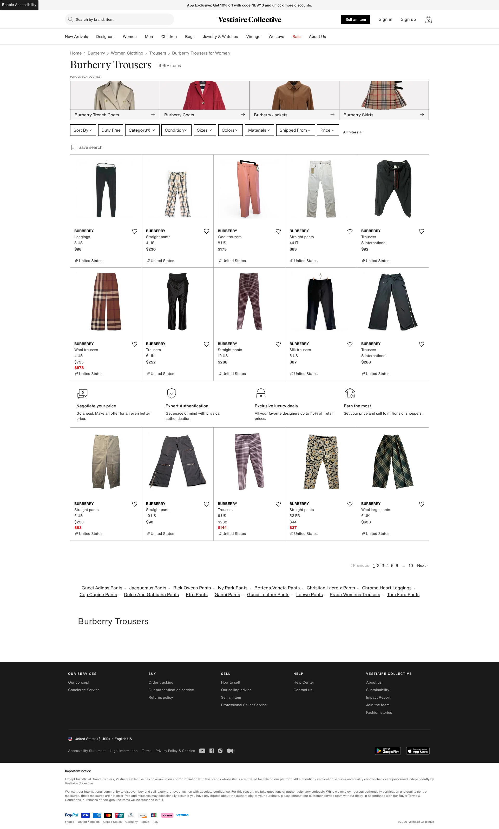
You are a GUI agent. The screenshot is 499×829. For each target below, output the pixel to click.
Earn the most (357, 406)
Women (130, 36)
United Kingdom (89, 822)
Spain (145, 822)
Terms (146, 750)
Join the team (378, 705)
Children (169, 36)
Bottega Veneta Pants (277, 588)
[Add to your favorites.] (135, 231)
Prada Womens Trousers (355, 594)
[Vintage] (264, 37)
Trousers (157, 53)
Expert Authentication (187, 406)
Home (76, 53)
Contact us (303, 690)
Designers (105, 36)
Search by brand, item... (96, 19)
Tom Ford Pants (403, 594)
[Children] (181, 37)
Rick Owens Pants (192, 588)
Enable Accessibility (19, 5)
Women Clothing (127, 53)
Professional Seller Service (244, 705)
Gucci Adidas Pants (102, 588)
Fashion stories (379, 712)
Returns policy (160, 697)
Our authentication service (171, 690)
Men (149, 36)
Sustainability (377, 690)
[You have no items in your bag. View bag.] (428, 19)
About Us (317, 36)
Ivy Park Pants (232, 588)
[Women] (141, 37)
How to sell (230, 682)
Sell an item (356, 19)
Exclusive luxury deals (276, 406)
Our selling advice (236, 690)
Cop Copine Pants (98, 594)
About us (374, 682)
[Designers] (119, 37)
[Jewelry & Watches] (242, 37)
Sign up (408, 19)
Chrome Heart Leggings (387, 588)
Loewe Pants (309, 594)
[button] (428, 19)
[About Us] (330, 37)
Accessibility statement (87, 750)
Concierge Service (84, 690)
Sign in (385, 19)
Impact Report (378, 697)
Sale (297, 36)
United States (112, 822)
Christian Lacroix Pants (331, 588)
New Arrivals (76, 36)
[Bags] (198, 37)
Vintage (253, 36)
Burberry (96, 53)
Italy (156, 822)
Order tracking (160, 682)
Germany (131, 822)
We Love (276, 36)
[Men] (157, 37)
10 (411, 565)
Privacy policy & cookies (175, 750)
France (69, 822)
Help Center (304, 682)
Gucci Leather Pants (268, 594)
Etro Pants (197, 594)
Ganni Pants (227, 594)
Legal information (123, 750)
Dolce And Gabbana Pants (151, 594)
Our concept (78, 682)
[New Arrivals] (92, 37)
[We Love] (288, 37)
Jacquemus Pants (147, 588)
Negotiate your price (96, 406)
